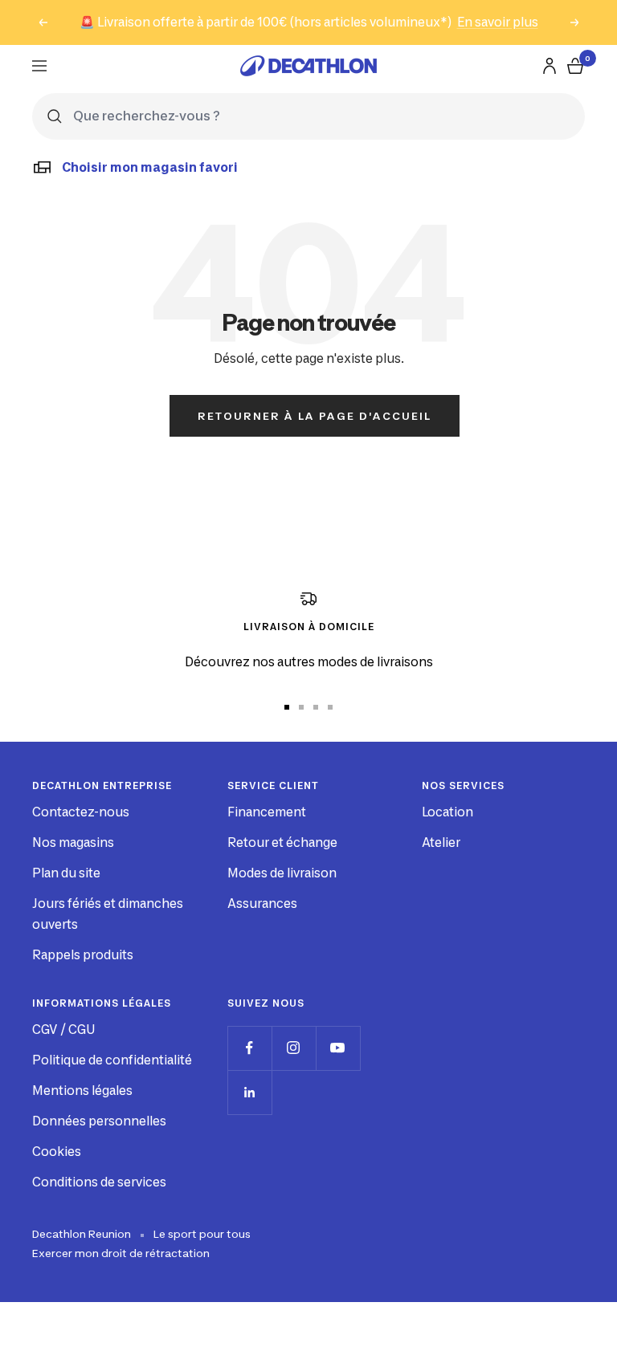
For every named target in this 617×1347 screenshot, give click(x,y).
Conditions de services (99, 1182)
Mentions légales (82, 1090)
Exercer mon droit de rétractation (121, 1253)
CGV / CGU (63, 1029)
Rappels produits (82, 954)
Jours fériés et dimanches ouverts (107, 914)
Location (447, 812)
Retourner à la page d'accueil (314, 415)
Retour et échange (282, 842)
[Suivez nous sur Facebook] (249, 1048)
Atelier (441, 842)
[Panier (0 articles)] (575, 65)
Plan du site (66, 873)
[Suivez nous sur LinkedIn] (249, 1092)
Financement (266, 812)
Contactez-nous (80, 812)
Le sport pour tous (202, 1233)
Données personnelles (99, 1121)
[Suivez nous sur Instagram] (294, 1048)
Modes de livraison (282, 873)
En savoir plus (497, 22)
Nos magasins (73, 842)
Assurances (262, 903)
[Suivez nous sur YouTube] (338, 1048)
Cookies (56, 1151)
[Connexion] (549, 65)
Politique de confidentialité (112, 1060)
